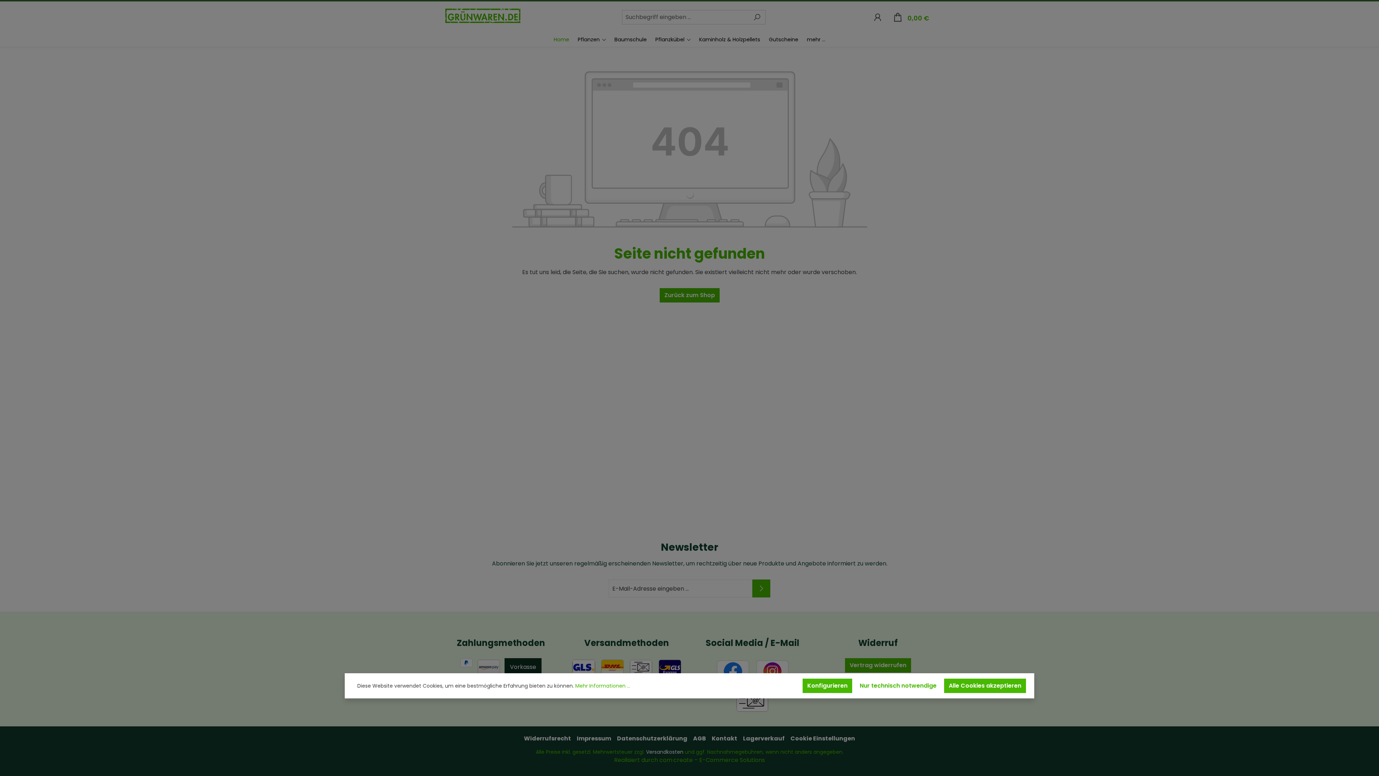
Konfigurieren (827, 686)
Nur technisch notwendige (898, 686)
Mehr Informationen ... (602, 685)
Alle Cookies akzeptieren (985, 686)
